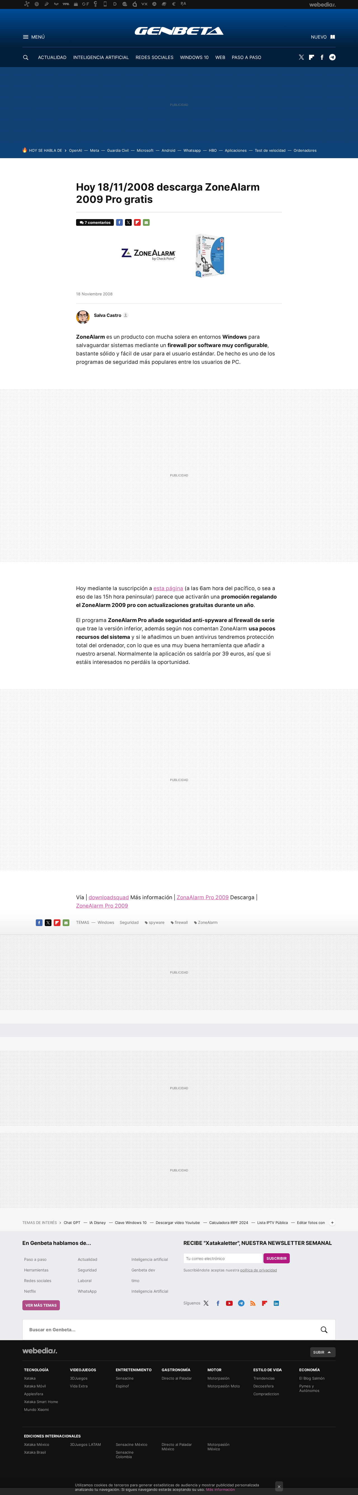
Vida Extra (79, 1386)
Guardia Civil (118, 150)
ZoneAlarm (208, 922)
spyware (156, 922)
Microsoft (145, 150)
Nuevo (319, 37)
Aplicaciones (236, 150)
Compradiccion (266, 1394)
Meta (94, 150)
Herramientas (36, 1270)
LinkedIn (276, 1302)
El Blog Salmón (312, 1378)
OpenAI (75, 150)
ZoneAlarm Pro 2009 (102, 906)
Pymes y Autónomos (309, 1388)
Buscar (324, 1330)
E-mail (146, 222)
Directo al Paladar (177, 1378)
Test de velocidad (270, 150)
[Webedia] (39, 1350)
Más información (220, 1489)
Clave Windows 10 (131, 1222)
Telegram (332, 57)
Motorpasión (219, 1378)
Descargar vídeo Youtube (178, 1222)
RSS (252, 1302)
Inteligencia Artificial (149, 1291)
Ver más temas (41, 1305)
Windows (106, 922)
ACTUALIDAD (52, 57)
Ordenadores (305, 150)
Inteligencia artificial (149, 1259)
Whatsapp (192, 150)
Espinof (122, 1386)
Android (168, 150)
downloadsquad (109, 897)
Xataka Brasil (35, 1452)
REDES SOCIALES (154, 57)
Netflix (30, 1291)
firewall (181, 922)
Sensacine (125, 1378)
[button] (110, 315)
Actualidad (87, 1259)
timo (135, 1280)
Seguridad (129, 922)
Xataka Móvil (35, 1386)
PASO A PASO (246, 57)
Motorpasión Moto (224, 1386)
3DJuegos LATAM (85, 1444)
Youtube (229, 1302)
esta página (168, 588)
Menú (38, 37)
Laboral (84, 1280)
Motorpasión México (219, 1446)
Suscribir (277, 1258)
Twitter (301, 57)
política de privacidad (258, 1270)
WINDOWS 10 (194, 57)
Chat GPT (72, 1222)
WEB (220, 57)
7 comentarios (97, 222)
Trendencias (264, 1378)
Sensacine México (131, 1444)
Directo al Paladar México (177, 1446)
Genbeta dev (143, 1270)
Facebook (322, 57)
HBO (213, 150)
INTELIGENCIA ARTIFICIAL (101, 57)
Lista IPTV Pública (273, 1222)
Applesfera (33, 1394)
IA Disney (98, 1222)
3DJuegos (79, 1378)
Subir (318, 1352)
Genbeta (179, 31)
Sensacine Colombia (125, 1454)
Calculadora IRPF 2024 (229, 1222)
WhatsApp (87, 1291)
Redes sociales (37, 1280)
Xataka (30, 1378)
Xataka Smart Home (41, 1401)
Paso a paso (35, 1259)
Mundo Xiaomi (36, 1409)
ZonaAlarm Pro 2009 (203, 897)
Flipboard (311, 57)
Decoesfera (263, 1386)
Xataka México (36, 1444)
